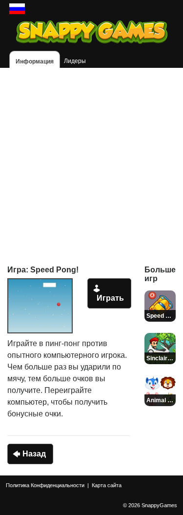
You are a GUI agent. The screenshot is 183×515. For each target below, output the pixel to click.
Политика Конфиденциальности (45, 485)
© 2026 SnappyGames (150, 505)
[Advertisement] (91, 159)
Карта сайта (107, 485)
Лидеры (75, 61)
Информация (35, 61)
